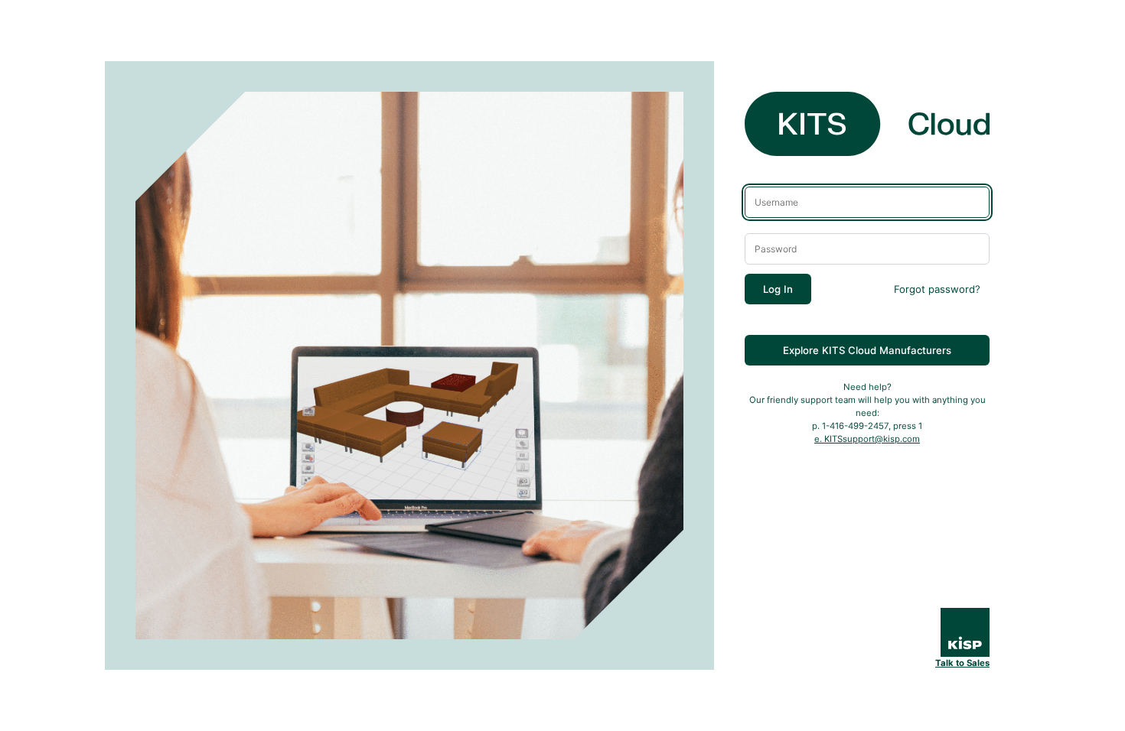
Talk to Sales (962, 663)
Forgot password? (937, 289)
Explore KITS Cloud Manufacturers (867, 350)
